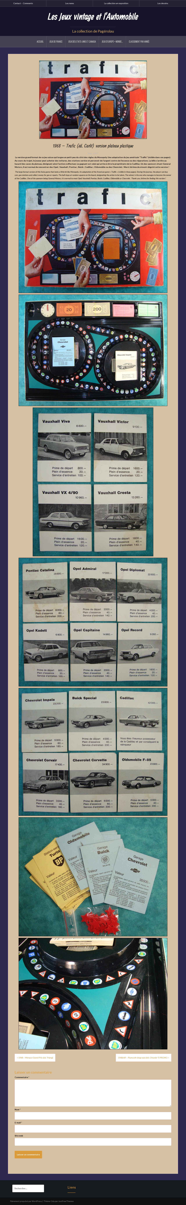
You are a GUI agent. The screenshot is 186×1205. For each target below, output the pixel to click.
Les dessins (163, 3)
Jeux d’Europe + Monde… (112, 41)
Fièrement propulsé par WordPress (26, 1201)
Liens (72, 1187)
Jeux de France (56, 41)
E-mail (18, 1122)
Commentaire (22, 1077)
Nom (17, 1109)
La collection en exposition (116, 3)
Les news (69, 3)
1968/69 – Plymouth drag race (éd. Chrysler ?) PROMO (143, 1057)
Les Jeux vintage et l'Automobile (93, 17)
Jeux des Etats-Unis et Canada (82, 41)
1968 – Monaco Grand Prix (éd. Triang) (35, 1057)
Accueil (40, 41)
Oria (52, 1201)
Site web (19, 1135)
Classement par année (139, 41)
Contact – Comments (23, 3)
